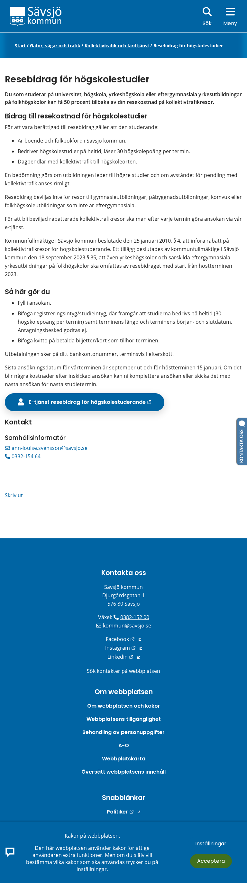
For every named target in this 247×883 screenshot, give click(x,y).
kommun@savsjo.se (127, 625)
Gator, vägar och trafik (55, 46)
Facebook (123, 639)
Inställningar (210, 843)
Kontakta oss (123, 572)
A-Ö (123, 745)
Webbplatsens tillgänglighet (124, 719)
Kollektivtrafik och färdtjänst (117, 46)
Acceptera (211, 861)
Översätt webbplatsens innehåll (123, 772)
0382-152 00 (134, 617)
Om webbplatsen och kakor (123, 706)
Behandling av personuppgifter (123, 732)
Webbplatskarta (123, 758)
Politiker (123, 811)
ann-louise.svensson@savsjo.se (49, 447)
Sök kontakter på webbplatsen (123, 670)
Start (20, 46)
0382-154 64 (26, 456)
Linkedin (123, 656)
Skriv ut (14, 495)
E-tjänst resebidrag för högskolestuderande (96, 402)
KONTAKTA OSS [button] (241, 445)
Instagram (123, 647)
